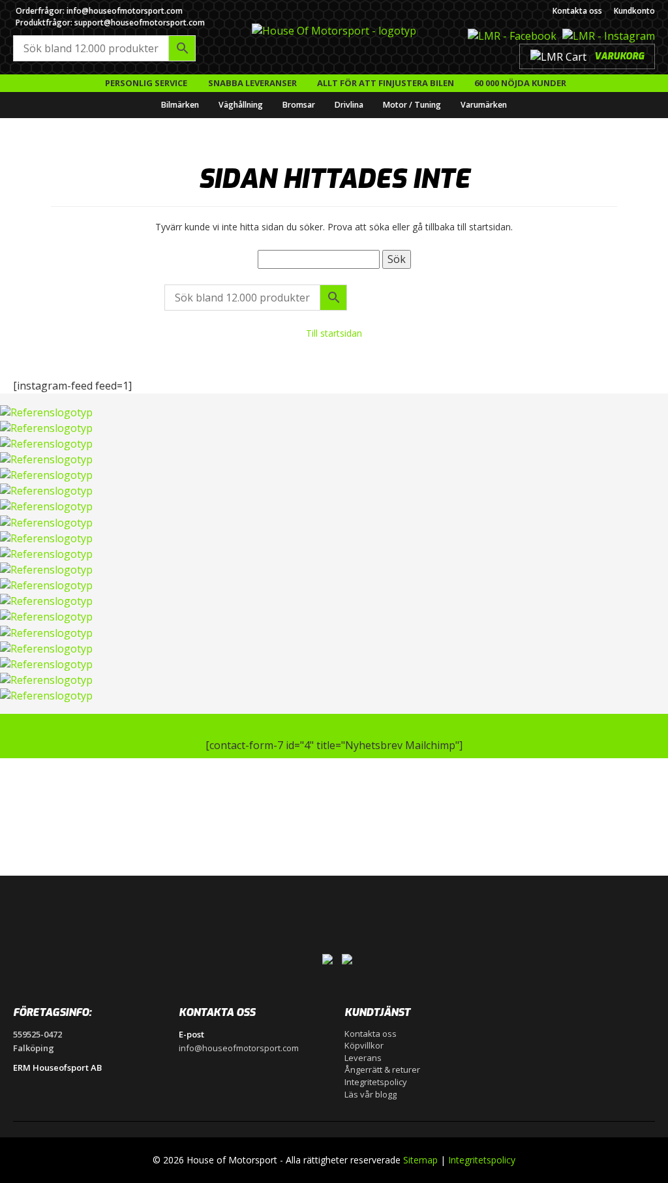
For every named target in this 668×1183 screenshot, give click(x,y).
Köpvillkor (364, 1045)
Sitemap (420, 1160)
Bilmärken (180, 104)
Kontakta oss (577, 10)
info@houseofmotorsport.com (239, 1048)
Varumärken (484, 104)
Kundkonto (634, 10)
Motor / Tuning (412, 104)
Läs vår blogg (370, 1094)
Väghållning (241, 104)
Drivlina (349, 104)
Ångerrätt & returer (382, 1069)
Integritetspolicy (375, 1082)
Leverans (363, 1058)
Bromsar (298, 104)
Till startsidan (334, 333)
